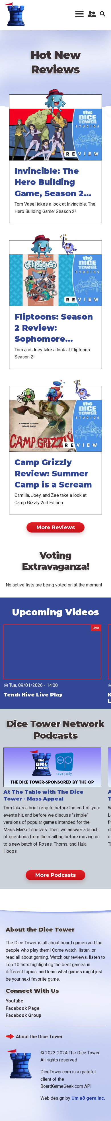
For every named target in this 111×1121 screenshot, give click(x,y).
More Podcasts (55, 875)
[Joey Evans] (69, 239)
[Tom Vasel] (55, 94)
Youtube (14, 1001)
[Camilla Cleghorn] (28, 385)
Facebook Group (23, 1015)
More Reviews (55, 527)
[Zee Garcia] (55, 385)
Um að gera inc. (88, 1098)
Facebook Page (23, 1008)
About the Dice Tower (39, 1036)
